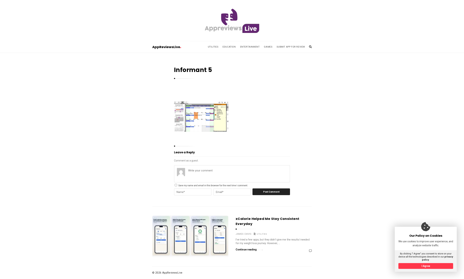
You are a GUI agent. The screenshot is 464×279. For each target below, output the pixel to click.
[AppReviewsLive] (232, 21)
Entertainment (250, 46)
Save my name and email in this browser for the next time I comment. (213, 185)
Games (268, 46)
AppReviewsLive (166, 47)
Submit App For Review (291, 46)
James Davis (244, 234)
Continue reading (246, 249)
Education (229, 46)
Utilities (213, 46)
